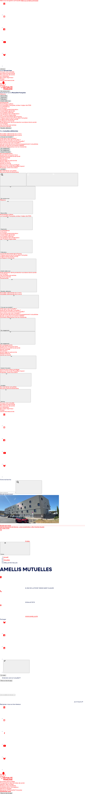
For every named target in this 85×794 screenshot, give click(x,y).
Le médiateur (4, 76)
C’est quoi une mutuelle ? (7, 137)
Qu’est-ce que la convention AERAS (12, 145)
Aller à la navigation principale (10, 0)
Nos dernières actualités (8, 171)
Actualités (3, 169)
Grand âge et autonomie (8, 160)
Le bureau (3, 108)
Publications (4, 99)
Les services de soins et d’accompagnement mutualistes (19, 144)
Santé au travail (5, 163)
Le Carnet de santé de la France (11, 116)
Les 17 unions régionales (8, 115)
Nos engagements (5, 148)
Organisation (4, 97)
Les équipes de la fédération (9, 114)
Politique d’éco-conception (9, 787)
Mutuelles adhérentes (6, 128)
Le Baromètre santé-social (9, 119)
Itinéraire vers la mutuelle (10, 678)
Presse (2, 79)
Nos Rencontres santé (7, 73)
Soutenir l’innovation (6, 152)
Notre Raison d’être (6, 104)
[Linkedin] (15, 15)
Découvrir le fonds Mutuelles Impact (12, 166)
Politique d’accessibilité (8, 786)
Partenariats (4, 102)
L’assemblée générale (7, 111)
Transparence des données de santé (12, 783)
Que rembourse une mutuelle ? (10, 142)
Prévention (3, 159)
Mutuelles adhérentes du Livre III (11, 135)
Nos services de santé (7, 75)
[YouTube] (15, 53)
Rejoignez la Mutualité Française (11, 790)
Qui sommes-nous (5, 91)
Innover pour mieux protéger (9, 165)
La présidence (5, 106)
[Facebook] (15, 40)
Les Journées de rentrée (8, 125)
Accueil (5, 557)
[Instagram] (15, 27)
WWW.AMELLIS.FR (31, 616)
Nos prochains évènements (9, 172)
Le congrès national (6, 112)
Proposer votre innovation (9, 167)
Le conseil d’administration (9, 109)
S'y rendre (3, 675)
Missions (3, 94)
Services (3, 69)
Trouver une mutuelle (7, 72)
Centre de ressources (7, 80)
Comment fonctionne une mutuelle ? (12, 141)
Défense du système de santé (10, 156)
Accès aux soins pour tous (9, 155)
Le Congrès (4, 123)
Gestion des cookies (7, 784)
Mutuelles (6, 560)
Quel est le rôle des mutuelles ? (10, 140)
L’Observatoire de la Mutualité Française (13, 118)
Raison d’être (4, 96)
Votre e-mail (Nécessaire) (8, 693)
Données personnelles (7, 781)
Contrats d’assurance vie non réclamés (13, 147)
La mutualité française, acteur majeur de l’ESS (15, 105)
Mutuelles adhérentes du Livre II (10, 134)
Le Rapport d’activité (7, 121)
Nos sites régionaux (6, 77)
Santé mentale (5, 158)
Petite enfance (5, 162)
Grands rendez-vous (6, 101)
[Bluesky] (15, 66)
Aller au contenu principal (29, 0)
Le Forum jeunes (5, 126)
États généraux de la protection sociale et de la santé (18, 122)
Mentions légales (5, 788)
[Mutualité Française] (6, 89)
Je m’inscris (78, 702)
